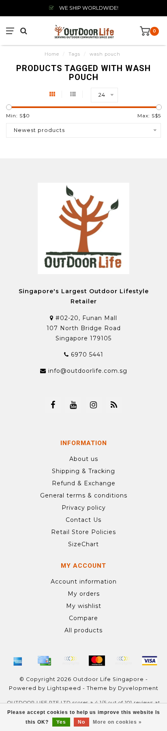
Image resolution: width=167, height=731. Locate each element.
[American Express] (18, 661)
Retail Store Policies (83, 532)
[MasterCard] (97, 661)
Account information (84, 581)
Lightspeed (64, 688)
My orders (84, 593)
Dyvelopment (138, 688)
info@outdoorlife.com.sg (87, 370)
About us (83, 459)
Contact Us (83, 519)
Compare (83, 618)
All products (83, 630)
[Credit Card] (44, 661)
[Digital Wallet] (70, 661)
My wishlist (83, 606)
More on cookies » (117, 722)
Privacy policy (84, 507)
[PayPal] (123, 661)
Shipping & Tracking (83, 471)
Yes (61, 722)
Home (52, 54)
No (81, 722)
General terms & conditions (83, 495)
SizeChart (83, 544)
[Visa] (149, 661)
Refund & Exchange (84, 483)
